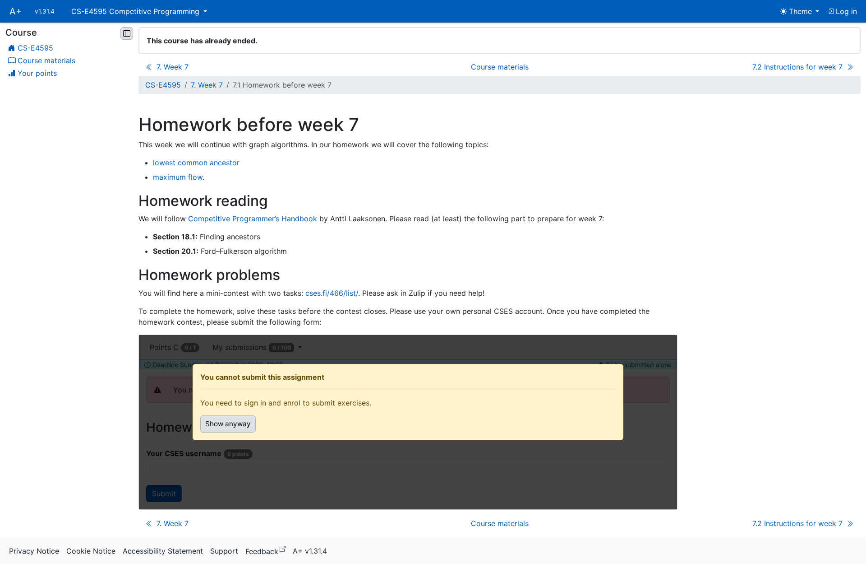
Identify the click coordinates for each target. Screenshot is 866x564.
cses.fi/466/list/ (331, 293)
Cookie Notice (90, 550)
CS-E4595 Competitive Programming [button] (136, 11)
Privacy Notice (34, 550)
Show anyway (228, 424)
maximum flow (178, 177)
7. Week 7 (207, 84)
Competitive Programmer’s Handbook (252, 218)
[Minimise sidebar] (126, 33)
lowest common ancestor (196, 162)
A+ (15, 11)
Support (224, 550)
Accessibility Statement (163, 550)
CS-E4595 (163, 84)
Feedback (267, 550)
